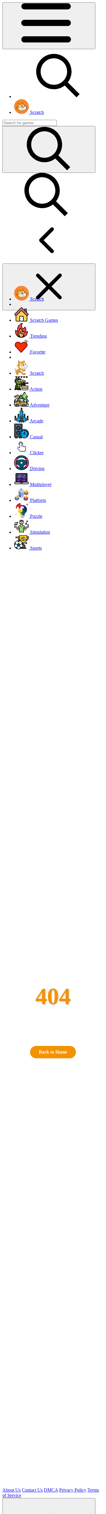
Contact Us (32, 1490)
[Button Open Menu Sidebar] (48, 25)
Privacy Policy (72, 1490)
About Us (11, 1490)
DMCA (51, 1490)
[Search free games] (58, 96)
